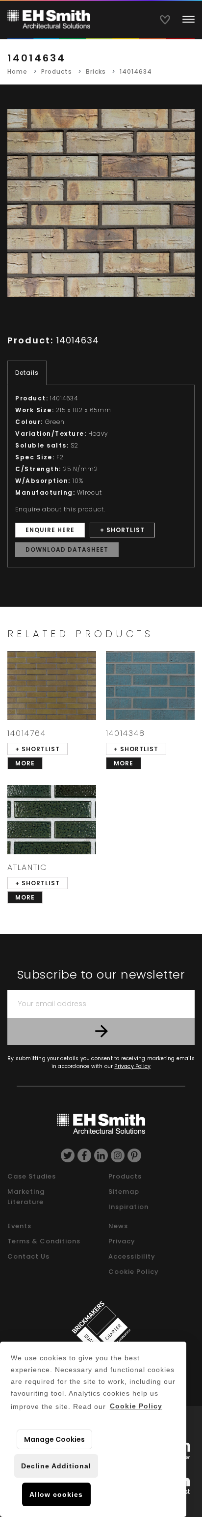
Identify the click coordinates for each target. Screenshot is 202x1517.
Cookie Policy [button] (136, 1406)
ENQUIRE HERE (50, 530)
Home (17, 71)
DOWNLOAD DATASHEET (66, 549)
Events (19, 1226)
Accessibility (131, 1256)
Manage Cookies (54, 1439)
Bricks (96, 71)
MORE (25, 763)
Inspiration (128, 1206)
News (118, 1226)
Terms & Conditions (43, 1241)
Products (56, 71)
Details (27, 372)
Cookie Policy (133, 1271)
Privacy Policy (132, 1066)
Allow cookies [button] (56, 1494)
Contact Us (28, 1256)
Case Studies (31, 1176)
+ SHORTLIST (122, 530)
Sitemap (123, 1191)
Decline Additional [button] (56, 1466)
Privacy (121, 1241)
